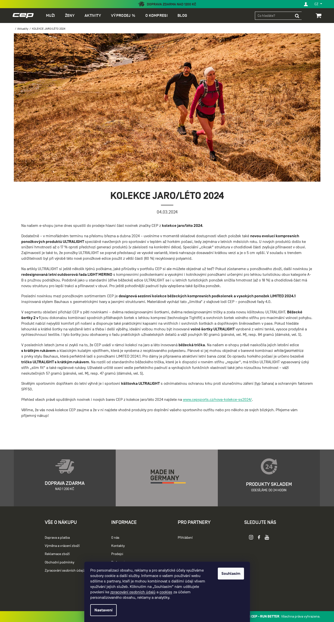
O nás (115, 537)
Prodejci (117, 554)
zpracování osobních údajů (133, 592)
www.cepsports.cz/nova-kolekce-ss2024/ (217, 399)
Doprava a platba (57, 537)
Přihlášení (185, 537)
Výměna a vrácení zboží (62, 546)
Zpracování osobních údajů (65, 570)
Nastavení (103, 610)
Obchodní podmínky (59, 562)
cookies (165, 592)
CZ (316, 4)
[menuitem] (50, 15)
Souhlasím (231, 573)
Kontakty (118, 546)
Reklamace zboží (57, 554)
